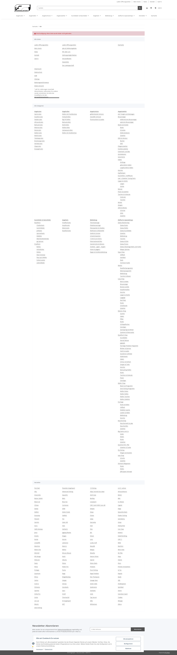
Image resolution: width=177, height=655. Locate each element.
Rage (63, 573)
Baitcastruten (38, 125)
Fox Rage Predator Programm (129, 346)
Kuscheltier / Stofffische (125, 176)
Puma (64, 570)
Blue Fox (64, 502)
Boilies (39, 247)
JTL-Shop (167, 652)
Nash (63, 556)
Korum (64, 539)
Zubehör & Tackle (125, 447)
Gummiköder (41, 228)
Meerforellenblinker (43, 239)
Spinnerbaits (41, 233)
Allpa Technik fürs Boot (97, 491)
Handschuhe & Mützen (97, 244)
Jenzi (35, 532)
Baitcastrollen (66, 122)
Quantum (37, 573)
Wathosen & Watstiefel (97, 231)
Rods (121, 260)
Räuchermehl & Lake (126, 423)
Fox (63, 519)
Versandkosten (66, 58)
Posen (122, 378)
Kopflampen (121, 173)
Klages (64, 536)
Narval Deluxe (124, 340)
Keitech (120, 532)
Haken (120, 159)
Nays (119, 556)
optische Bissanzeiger (127, 122)
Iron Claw (121, 529)
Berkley (92, 498)
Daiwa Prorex (124, 244)
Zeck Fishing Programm (127, 388)
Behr (63, 498)
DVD (121, 143)
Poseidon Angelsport (68, 488)
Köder (122, 434)
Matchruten (38, 135)
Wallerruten (38, 133)
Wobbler (39, 236)
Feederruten (38, 119)
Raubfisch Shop (122, 335)
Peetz (36, 563)
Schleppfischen (125, 324)
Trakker (120, 597)
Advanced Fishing (67, 491)
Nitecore (37, 560)
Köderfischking (122, 536)
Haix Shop (121, 455)
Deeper (92, 508)
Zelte (121, 213)
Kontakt (152, 2)
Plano (36, 567)
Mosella (92, 553)
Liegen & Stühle (123, 181)
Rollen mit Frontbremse (69, 114)
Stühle (122, 186)
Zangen (120, 205)
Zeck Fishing (38, 607)
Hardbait (123, 257)
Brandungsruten (39, 141)
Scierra (36, 584)
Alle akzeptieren (128, 639)
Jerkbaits (39, 231)
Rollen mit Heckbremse (69, 133)
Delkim (36, 512)
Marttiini (120, 546)
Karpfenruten (38, 117)
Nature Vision (94, 556)
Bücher (122, 141)
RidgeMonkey (66, 577)
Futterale (123, 197)
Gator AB (65, 522)
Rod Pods (123, 300)
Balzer (120, 495)
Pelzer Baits (93, 563)
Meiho (64, 549)
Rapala (120, 573)
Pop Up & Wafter (42, 257)
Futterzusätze (41, 260)
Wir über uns (66, 52)
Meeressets (65, 228)
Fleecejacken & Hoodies (97, 228)
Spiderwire (93, 587)
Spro (63, 590)
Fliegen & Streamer (126, 453)
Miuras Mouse (66, 553)
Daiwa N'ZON (124, 241)
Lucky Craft (93, 543)
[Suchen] (140, 8)
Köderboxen (124, 356)
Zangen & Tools (125, 364)
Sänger (64, 580)
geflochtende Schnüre (97, 114)
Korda (36, 539)
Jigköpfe (122, 343)
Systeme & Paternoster (127, 332)
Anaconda (37, 495)
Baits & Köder (124, 281)
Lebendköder (41, 263)
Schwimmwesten (95, 236)
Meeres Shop (122, 311)
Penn (119, 563)
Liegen (122, 184)
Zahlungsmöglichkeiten (69, 55)
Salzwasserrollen (67, 130)
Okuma (64, 560)
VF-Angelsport (66, 601)
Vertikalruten (38, 143)
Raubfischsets (66, 231)
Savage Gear (94, 580)
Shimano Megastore (124, 463)
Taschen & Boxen (125, 276)
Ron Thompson (94, 577)
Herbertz (65, 529)
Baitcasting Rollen (125, 370)
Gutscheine (121, 157)
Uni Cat (36, 601)
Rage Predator (94, 573)
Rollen (122, 437)
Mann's (64, 546)
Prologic (36, 570)
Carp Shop (121, 279)
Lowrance (65, 543)
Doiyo (91, 512)
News (145, 2)
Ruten (122, 303)
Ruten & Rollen (124, 404)
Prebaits (92, 567)
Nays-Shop (121, 252)
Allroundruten (38, 122)
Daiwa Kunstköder (125, 231)
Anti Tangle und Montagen (126, 114)
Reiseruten (37, 130)
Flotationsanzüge (95, 225)
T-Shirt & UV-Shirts (96, 239)
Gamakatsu (121, 519)
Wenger (120, 601)
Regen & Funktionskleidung (98, 252)
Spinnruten (37, 114)
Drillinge (122, 162)
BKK (119, 498)
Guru (36, 526)
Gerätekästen (122, 154)
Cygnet (120, 505)
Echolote (122, 130)
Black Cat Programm (126, 386)
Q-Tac (120, 570)
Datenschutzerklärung (64, 629)
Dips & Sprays (41, 255)
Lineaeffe (37, 543)
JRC (91, 532)
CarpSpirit (93, 502)
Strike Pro (37, 594)
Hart (91, 526)
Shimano (37, 587)
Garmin (36, 522)
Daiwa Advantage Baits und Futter (130, 247)
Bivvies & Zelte (124, 287)
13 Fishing (93, 488)
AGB (35, 75)
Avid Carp (93, 495)
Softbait (122, 255)
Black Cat (37, 502)
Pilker (122, 319)
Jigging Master (66, 532)
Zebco (120, 604)
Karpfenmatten (125, 289)
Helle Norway (38, 529)
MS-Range (37, 556)
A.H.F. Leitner (122, 488)
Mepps (92, 549)
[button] (147, 8)
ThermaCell (65, 597)
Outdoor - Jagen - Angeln (97, 247)
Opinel (92, 560)
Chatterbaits (40, 225)
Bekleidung (123, 236)
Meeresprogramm (125, 271)
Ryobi (119, 577)
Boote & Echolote (123, 125)
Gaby (91, 519)
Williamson (93, 604)
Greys (119, 522)
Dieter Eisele (66, 512)
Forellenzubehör (123, 149)
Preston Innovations (124, 567)
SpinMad (120, 587)
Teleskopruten (38, 138)
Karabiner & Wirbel (126, 354)
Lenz (91, 539)
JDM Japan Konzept (126, 471)
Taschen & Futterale (124, 194)
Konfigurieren (128, 643)
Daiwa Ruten (124, 225)
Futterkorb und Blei (124, 151)
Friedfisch (37, 244)
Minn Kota (121, 549)
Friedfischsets (66, 223)
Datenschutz (48, 649)
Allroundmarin (122, 491)
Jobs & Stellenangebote (69, 48)
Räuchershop (122, 421)
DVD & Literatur (122, 138)
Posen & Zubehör (123, 192)
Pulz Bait (37, 488)
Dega (119, 508)
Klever (92, 536)
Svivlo (36, 597)
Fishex (92, 515)
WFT (63, 604)
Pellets (39, 252)
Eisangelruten (38, 149)
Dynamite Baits (122, 512)
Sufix (91, 594)
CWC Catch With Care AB (97, 505)
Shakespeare (122, 584)
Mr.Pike (120, 553)
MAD (119, 543)
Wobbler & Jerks (125, 410)
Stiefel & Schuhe (95, 233)
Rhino (36, 577)
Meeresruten (38, 127)
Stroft (64, 594)
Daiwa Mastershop (123, 223)
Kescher (120, 170)
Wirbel (120, 202)
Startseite (154, 16)
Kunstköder (123, 338)
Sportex (36, 590)
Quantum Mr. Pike (123, 445)
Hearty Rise (121, 526)
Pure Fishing (94, 570)
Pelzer (64, 563)
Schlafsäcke (123, 305)
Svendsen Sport (123, 594)
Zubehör (122, 135)
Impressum (39, 649)
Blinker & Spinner (125, 348)
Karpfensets (66, 225)
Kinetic (36, 536)
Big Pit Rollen (66, 119)
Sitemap (36, 79)
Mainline (37, 546)
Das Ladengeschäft (68, 65)
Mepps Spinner (125, 249)
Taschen (122, 200)
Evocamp (37, 515)
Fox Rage (120, 402)
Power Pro (65, 567)
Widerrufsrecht (39, 86)
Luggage (122, 297)
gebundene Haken (125, 165)
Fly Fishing (121, 450)
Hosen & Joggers (95, 249)
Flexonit (36, 519)
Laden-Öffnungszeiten (124, 2)
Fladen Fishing (122, 515)
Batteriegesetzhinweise (41, 82)
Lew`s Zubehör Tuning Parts (127, 178)
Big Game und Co (123, 431)
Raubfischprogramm (126, 268)
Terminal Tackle (125, 263)
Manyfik (92, 546)
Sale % (160, 2)
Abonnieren (137, 629)
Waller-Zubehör (125, 399)
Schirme (122, 210)
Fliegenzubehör (122, 146)
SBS (119, 580)
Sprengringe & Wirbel (126, 330)
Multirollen (65, 125)
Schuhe (122, 458)
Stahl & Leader (124, 351)
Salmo (36, 580)
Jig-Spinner (40, 241)
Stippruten (37, 146)
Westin (120, 265)
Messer (120, 189)
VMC (91, 601)
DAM (63, 508)
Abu (35, 491)
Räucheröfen (124, 426)
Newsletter (65, 62)
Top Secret (93, 597)
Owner (120, 560)
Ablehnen (128, 648)
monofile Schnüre (95, 117)
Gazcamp (93, 522)
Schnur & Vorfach (125, 362)
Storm (120, 590)
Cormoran (65, 505)
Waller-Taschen (125, 396)
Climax (36, 505)
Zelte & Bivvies (122, 208)
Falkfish (64, 515)
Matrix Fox (37, 549)
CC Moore (121, 502)
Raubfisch (37, 223)
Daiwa (36, 508)
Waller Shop (121, 383)
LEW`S (120, 539)
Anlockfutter (40, 249)
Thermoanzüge (94, 223)
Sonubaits (65, 587)
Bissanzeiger (122, 117)
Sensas (64, 584)
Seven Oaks (93, 584)
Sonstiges (123, 327)
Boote (122, 127)
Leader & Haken (125, 413)
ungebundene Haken (126, 168)
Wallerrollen (66, 127)
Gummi (122, 313)
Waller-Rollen (124, 394)
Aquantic (65, 495)
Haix (63, 526)
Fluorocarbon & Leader (97, 119)
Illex (91, 529)
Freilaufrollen (66, 117)
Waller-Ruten (124, 391)
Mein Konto (137, 2)
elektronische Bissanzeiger (128, 119)
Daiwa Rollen (124, 228)
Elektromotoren (125, 133)
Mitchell (36, 553)
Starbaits (93, 590)
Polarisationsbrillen (96, 241)
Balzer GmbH (38, 498)
